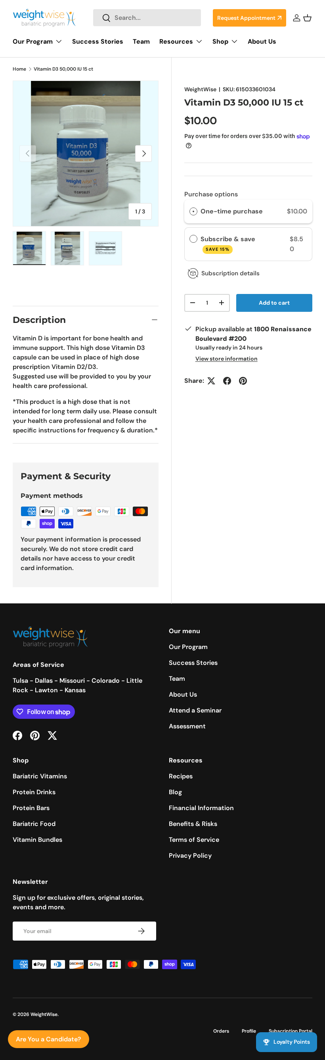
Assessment (187, 726)
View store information (226, 358)
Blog (175, 792)
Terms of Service (194, 839)
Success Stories (97, 41)
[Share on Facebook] (227, 381)
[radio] (193, 211)
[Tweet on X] (211, 381)
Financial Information (201, 808)
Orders (221, 1031)
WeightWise (200, 89)
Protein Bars (31, 808)
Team (141, 41)
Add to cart (274, 302)
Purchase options (211, 194)
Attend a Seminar (195, 710)
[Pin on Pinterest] (243, 381)
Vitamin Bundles (37, 839)
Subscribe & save (229, 243)
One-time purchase (232, 211)
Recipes (181, 776)
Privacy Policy (190, 855)
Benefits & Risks (193, 824)
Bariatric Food (34, 824)
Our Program (188, 647)
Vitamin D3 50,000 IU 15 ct (63, 69)
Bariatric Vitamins (40, 776)
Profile (249, 1031)
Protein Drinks (34, 792)
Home (19, 69)
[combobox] (147, 17)
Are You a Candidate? (48, 1039)
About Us (262, 41)
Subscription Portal (290, 1031)
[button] (307, 18)
